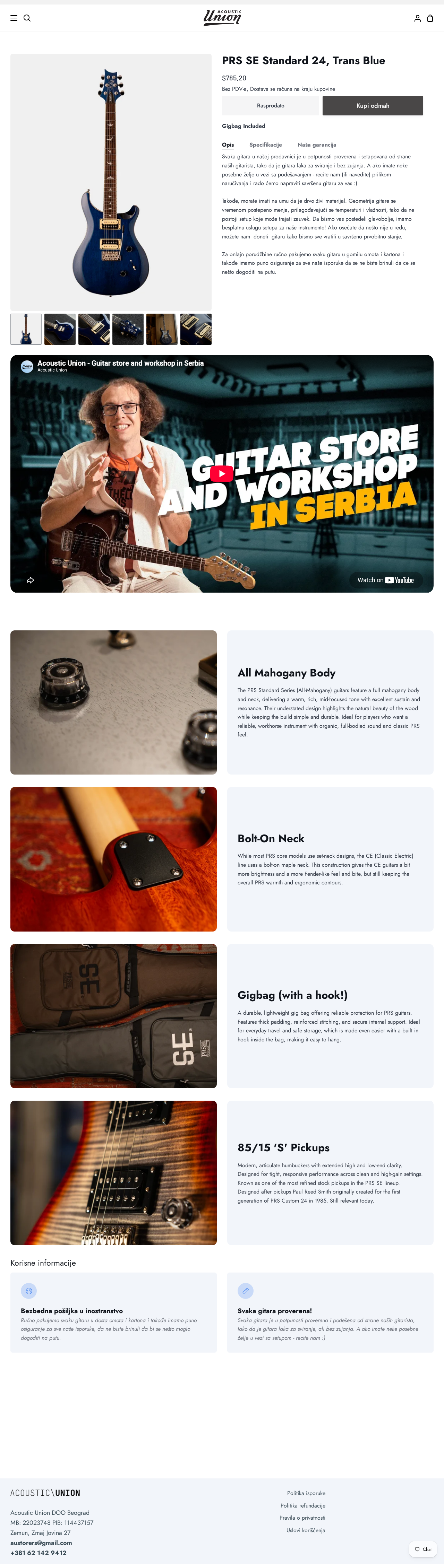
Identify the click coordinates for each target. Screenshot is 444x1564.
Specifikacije (265, 145)
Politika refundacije (303, 1506)
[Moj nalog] (415, 18)
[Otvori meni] (9, 18)
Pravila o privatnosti (302, 1518)
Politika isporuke (306, 1493)
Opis (228, 145)
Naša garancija (317, 145)
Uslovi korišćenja (306, 1530)
